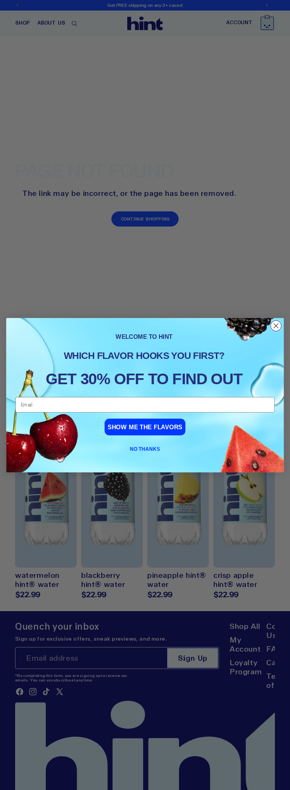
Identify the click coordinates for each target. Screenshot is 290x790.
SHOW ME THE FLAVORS (145, 427)
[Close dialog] (276, 325)
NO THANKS (145, 449)
